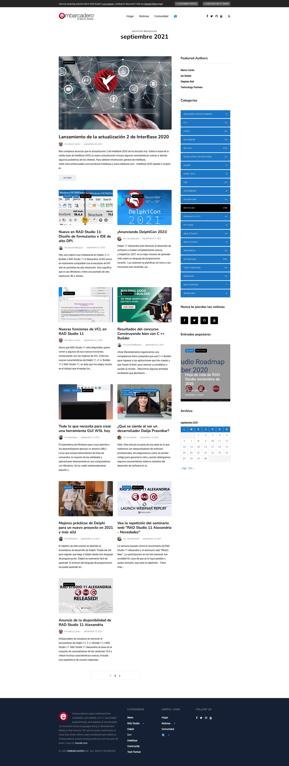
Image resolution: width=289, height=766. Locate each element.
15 (198, 446)
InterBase (205, 191)
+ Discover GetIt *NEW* (216, 4)
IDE (76, 196)
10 (212, 441)
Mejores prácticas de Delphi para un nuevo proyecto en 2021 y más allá (86, 527)
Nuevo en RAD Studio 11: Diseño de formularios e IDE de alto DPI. (85, 236)
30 (205, 458)
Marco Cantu (74, 144)
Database (205, 139)
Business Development (205, 114)
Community (133, 746)
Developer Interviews (145, 390)
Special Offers (150, 4)
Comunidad (161, 16)
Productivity (205, 216)
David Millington (75, 247)
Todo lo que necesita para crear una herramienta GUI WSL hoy (85, 428)
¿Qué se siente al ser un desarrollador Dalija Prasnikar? (143, 428)
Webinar (205, 276)
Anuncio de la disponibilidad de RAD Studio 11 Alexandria (85, 622)
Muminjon (73, 437)
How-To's (205, 174)
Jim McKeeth (133, 238)
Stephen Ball (187, 81)
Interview (128, 394)
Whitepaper (205, 285)
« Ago (184, 468)
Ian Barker (132, 437)
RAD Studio (205, 233)
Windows (205, 293)
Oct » (191, 468)
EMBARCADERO (75, 751)
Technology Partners (191, 87)
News (130, 717)
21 (191, 452)
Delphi (67, 196)
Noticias (144, 16)
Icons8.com (81, 743)
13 (184, 446)
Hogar (130, 16)
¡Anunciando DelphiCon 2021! (142, 231)
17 (212, 446)
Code (67, 390)
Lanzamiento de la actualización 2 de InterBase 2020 (114, 137)
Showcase (205, 259)
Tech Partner (205, 268)
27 (184, 458)
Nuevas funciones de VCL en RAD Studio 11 (83, 331)
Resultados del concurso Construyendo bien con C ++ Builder (141, 334)
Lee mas (67, 178)
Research (205, 250)
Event (205, 165)
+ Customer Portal (186, 4)
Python (205, 225)
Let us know (107, 4)
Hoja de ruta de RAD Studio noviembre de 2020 (202, 379)
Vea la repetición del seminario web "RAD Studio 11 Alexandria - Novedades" (144, 527)
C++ (205, 122)
